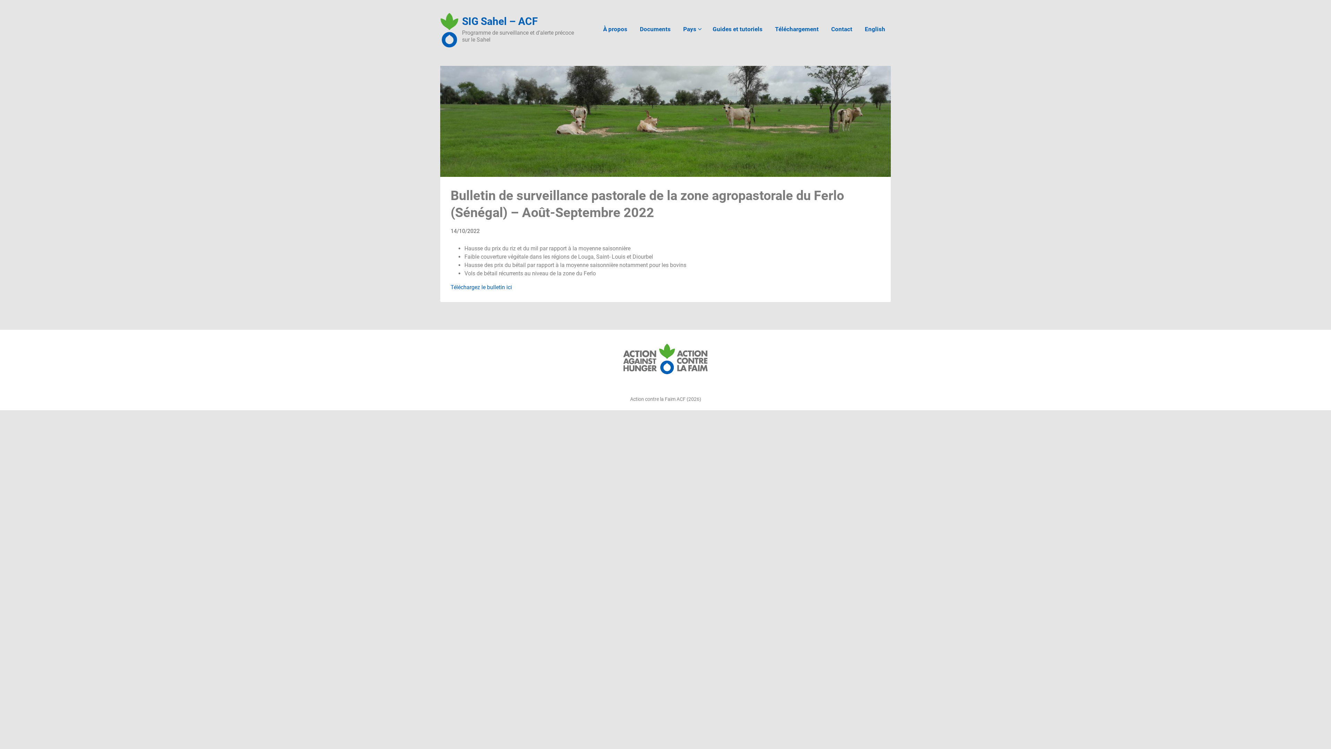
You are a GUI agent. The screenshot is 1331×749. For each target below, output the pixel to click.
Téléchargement (797, 29)
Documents (655, 29)
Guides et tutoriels (738, 29)
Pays (689, 29)
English (875, 29)
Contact (841, 29)
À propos (615, 29)
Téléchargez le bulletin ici (481, 287)
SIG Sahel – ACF (500, 21)
